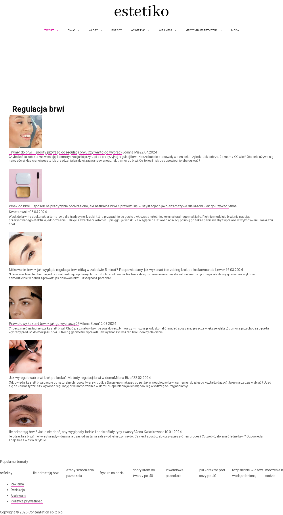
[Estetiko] (141, 12)
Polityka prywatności (27, 501)
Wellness (165, 30)
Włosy (93, 30)
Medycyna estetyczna (202, 30)
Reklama (17, 484)
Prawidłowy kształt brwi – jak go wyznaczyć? (44, 324)
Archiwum (18, 496)
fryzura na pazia (111, 473)
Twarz (49, 30)
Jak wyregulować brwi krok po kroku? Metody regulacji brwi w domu (61, 378)
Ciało (71, 30)
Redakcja (18, 490)
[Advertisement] (141, 70)
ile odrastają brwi (46, 473)
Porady (116, 30)
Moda (235, 30)
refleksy (6, 473)
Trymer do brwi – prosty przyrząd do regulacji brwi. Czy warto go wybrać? (65, 152)
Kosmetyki (138, 30)
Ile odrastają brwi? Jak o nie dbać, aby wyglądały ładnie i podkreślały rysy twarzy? (72, 432)
